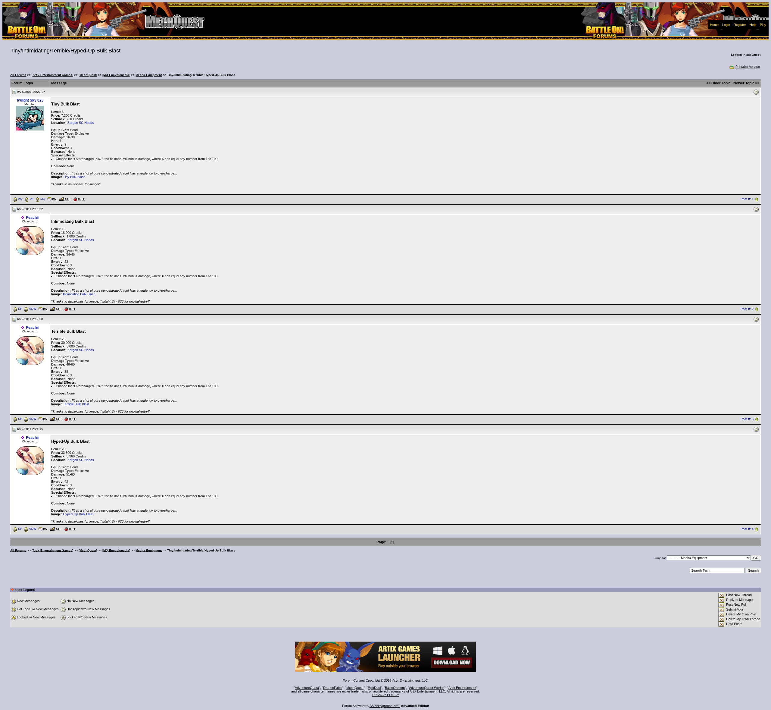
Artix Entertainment (462, 688)
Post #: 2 (747, 309)
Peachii (32, 217)
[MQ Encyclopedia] (116, 75)
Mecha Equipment (149, 75)
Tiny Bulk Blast (74, 177)
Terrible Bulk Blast (76, 404)
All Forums (18, 75)
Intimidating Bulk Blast (79, 294)
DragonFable (332, 688)
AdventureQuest (307, 688)
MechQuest (355, 688)
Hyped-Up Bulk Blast (78, 514)
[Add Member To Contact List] (65, 198)
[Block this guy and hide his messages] (79, 198)
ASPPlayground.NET (385, 706)
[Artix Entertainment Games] (52, 75)
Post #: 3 (747, 419)
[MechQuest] (88, 75)
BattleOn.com (395, 688)
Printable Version (747, 66)
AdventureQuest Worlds (426, 688)
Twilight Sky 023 (30, 100)
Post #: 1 (747, 199)
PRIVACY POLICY (385, 695)
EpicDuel (374, 688)
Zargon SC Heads (80, 122)
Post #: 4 (747, 529)
